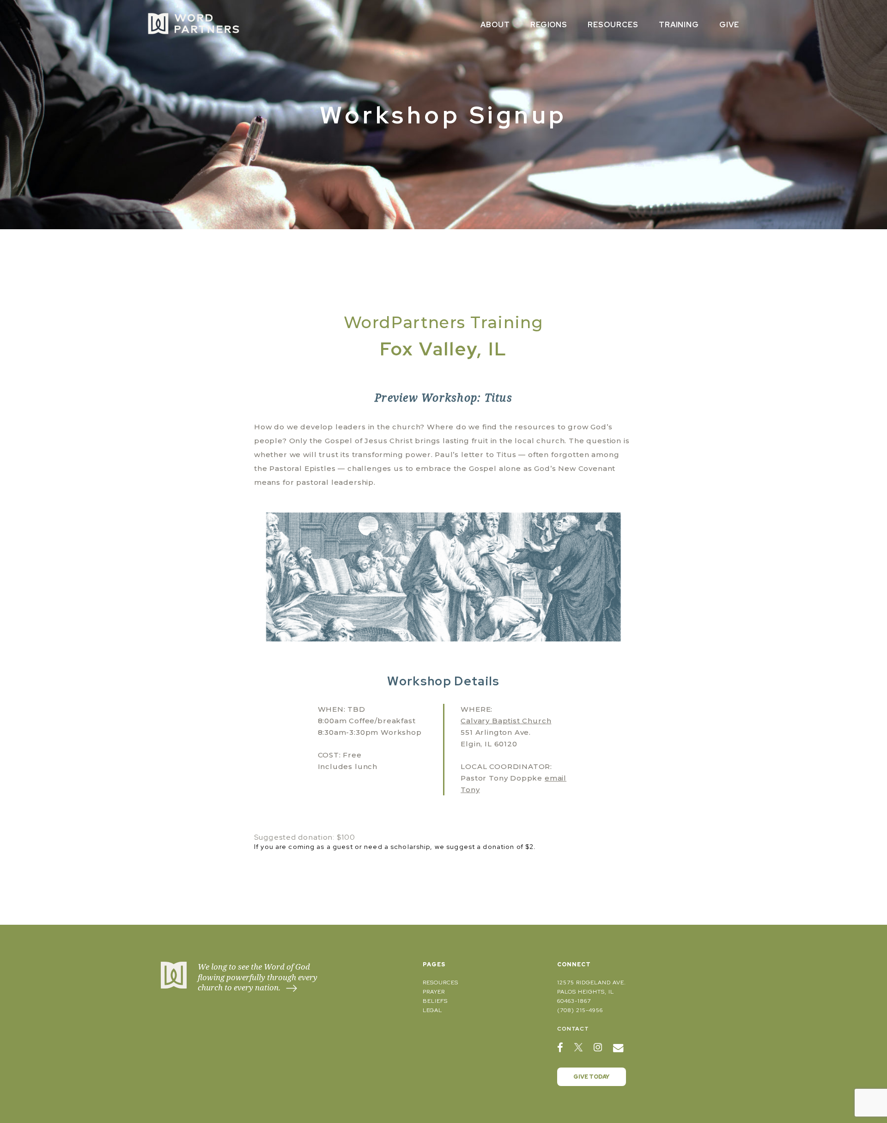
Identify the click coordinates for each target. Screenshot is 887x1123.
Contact (573, 1028)
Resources (613, 25)
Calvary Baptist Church (506, 720)
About (495, 25)
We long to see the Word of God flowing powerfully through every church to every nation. (257, 977)
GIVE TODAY (591, 1076)
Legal (432, 1010)
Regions (549, 25)
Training (679, 25)
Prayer (434, 991)
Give (729, 25)
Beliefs (435, 1001)
